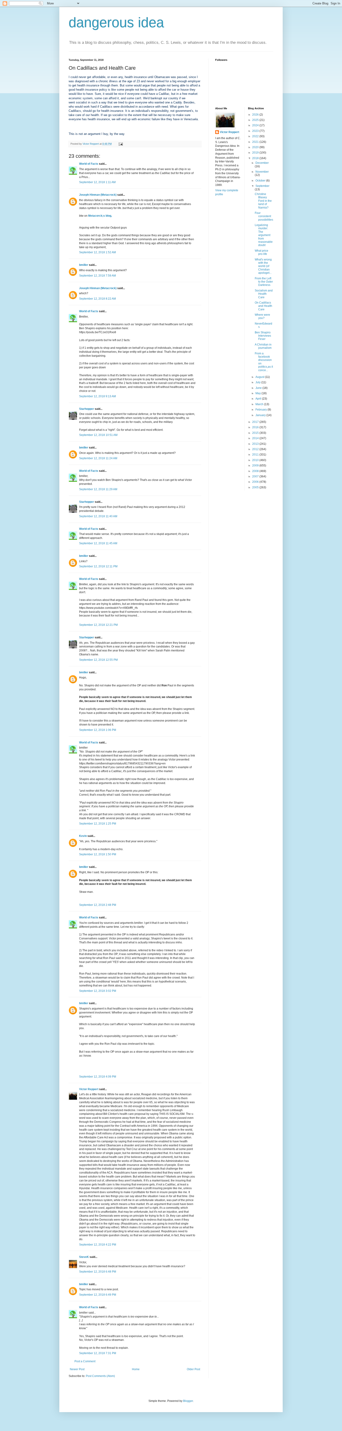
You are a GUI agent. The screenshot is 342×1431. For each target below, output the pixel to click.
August (260, 377)
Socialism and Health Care (264, 294)
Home (136, 1369)
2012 (255, 449)
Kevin (83, 836)
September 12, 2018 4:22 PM (97, 1244)
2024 (255, 125)
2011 (255, 454)
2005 (255, 487)
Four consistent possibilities (264, 216)
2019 (255, 152)
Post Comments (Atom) (100, 1376)
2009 (255, 465)
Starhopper (86, 409)
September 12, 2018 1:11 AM (97, 182)
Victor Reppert (88, 1089)
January (260, 415)
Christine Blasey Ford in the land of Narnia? (263, 200)
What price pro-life (261, 252)
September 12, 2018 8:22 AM (97, 298)
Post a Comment (84, 1361)
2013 (255, 443)
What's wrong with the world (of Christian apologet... (263, 266)
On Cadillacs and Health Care (263, 306)
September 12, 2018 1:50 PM (97, 854)
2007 (255, 476)
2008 (255, 471)
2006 (255, 481)
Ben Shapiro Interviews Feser (263, 336)
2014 (255, 438)
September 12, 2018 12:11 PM (98, 566)
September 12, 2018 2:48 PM (97, 905)
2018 (255, 158)
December (262, 162)
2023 (255, 131)
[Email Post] (120, 143)
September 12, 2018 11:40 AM (98, 516)
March (259, 404)
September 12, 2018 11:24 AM (98, 458)
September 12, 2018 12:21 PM (98, 624)
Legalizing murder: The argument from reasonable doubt (264, 235)
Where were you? (262, 316)
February (261, 409)
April (258, 398)
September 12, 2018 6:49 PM (97, 1294)
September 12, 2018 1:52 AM (97, 252)
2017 (255, 422)
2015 (255, 433)
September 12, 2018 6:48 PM (97, 1271)
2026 (255, 114)
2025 (255, 120)
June (258, 388)
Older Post (193, 1369)
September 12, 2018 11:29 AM (98, 489)
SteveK (84, 1257)
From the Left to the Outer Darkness (264, 282)
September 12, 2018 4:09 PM (97, 1076)
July (258, 382)
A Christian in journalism (263, 346)
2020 (255, 147)
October (260, 180)
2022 (255, 136)
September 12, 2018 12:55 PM (98, 659)
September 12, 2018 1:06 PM (97, 730)
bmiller (83, 265)
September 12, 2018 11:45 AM (98, 543)
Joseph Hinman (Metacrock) (98, 194)
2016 (255, 427)
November (262, 171)
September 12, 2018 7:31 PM (97, 1353)
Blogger (188, 1401)
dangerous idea (116, 22)
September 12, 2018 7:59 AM (97, 275)
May (258, 393)
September (262, 186)
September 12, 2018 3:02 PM (97, 991)
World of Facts (88, 163)
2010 (255, 460)
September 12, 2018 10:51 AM (98, 435)
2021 (255, 142)
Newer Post (77, 1369)
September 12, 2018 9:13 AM (97, 396)
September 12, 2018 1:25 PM (97, 823)
